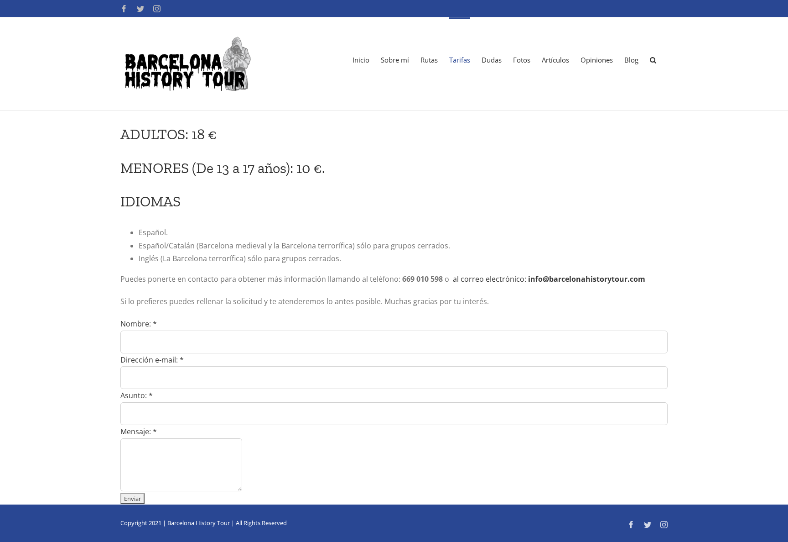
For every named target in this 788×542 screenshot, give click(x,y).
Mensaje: (138, 431)
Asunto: (136, 395)
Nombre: (138, 324)
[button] (653, 59)
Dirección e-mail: (152, 360)
